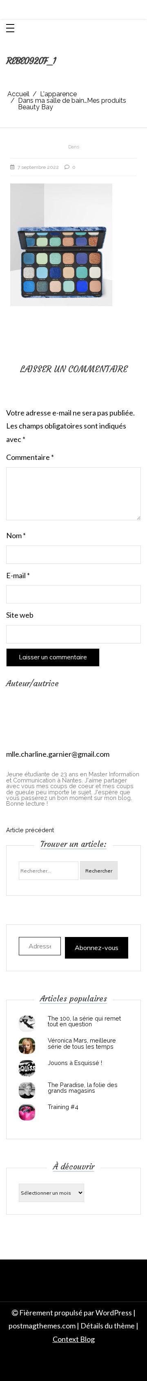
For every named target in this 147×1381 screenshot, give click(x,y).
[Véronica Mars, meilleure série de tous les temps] (27, 1046)
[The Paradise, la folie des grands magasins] (27, 1090)
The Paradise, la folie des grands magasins (83, 1088)
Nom (16, 535)
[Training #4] (27, 1112)
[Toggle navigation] (10, 29)
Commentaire (30, 457)
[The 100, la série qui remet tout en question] (27, 1024)
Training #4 (63, 1107)
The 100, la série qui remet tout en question (84, 1021)
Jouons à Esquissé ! (75, 1063)
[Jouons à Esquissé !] (27, 1068)
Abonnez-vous (96, 947)
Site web (19, 614)
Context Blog (74, 1339)
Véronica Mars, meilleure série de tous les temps (82, 1044)
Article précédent (30, 830)
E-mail (18, 575)
